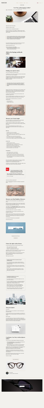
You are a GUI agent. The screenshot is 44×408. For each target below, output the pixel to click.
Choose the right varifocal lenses (11, 48)
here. (18, 354)
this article (10, 181)
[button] (17, 3)
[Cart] (42, 2)
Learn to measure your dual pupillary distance (13, 47)
